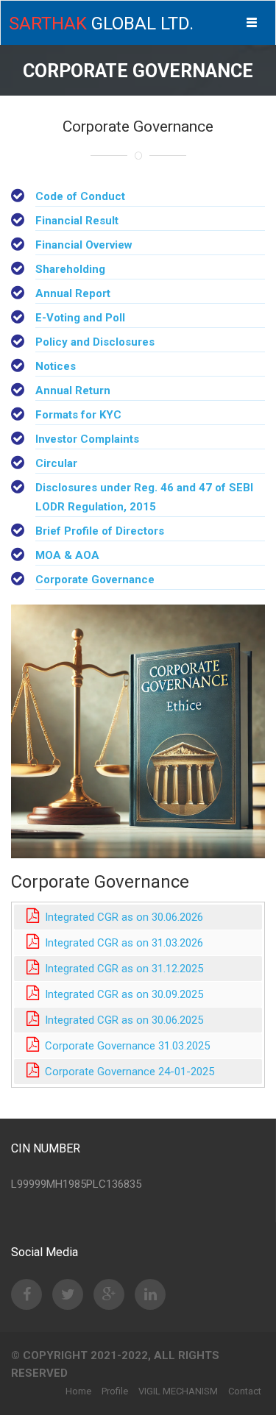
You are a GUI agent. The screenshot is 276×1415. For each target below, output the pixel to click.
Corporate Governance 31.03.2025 (124, 1045)
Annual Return (72, 390)
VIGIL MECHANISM (178, 1391)
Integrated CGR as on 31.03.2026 (121, 942)
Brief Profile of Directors (99, 531)
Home (78, 1391)
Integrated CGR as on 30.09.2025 (121, 994)
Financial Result (76, 220)
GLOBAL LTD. (101, 23)
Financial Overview (83, 245)
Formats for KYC (78, 414)
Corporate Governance (95, 579)
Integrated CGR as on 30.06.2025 (121, 1020)
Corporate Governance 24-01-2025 (126, 1071)
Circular (56, 463)
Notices (55, 366)
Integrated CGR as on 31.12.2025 (121, 968)
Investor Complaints (87, 439)
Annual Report (72, 293)
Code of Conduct (80, 196)
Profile (115, 1391)
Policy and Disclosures (95, 342)
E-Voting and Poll (80, 317)
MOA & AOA (67, 555)
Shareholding (70, 269)
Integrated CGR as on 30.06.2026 (121, 917)
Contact (244, 1391)
